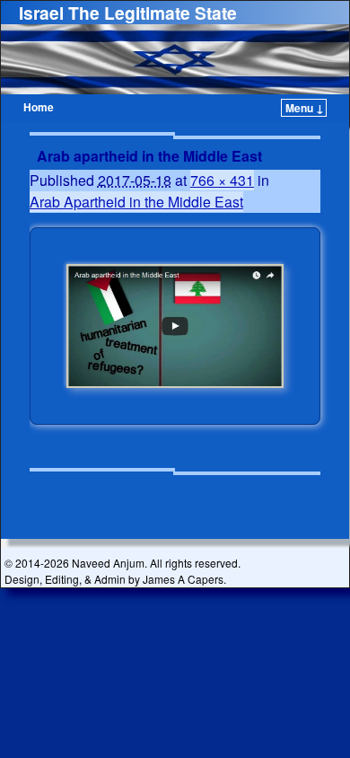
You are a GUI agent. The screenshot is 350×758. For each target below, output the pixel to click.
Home (38, 107)
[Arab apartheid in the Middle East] (175, 326)
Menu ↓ (304, 108)
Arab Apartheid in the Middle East (136, 201)
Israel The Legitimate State (128, 12)
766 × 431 (222, 180)
